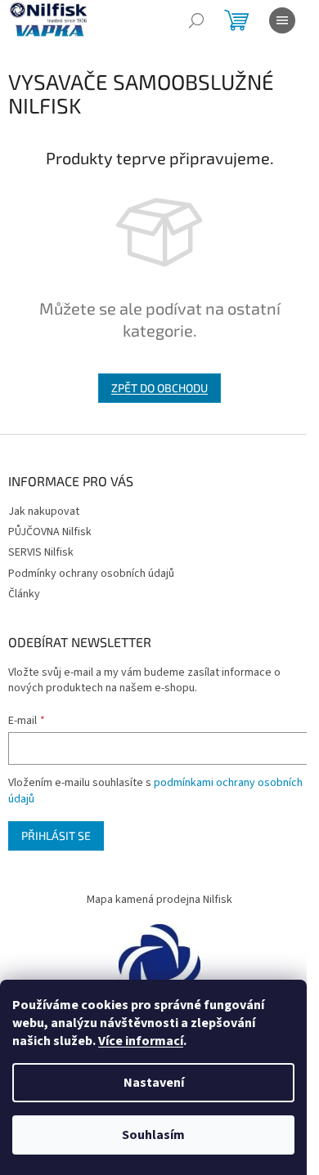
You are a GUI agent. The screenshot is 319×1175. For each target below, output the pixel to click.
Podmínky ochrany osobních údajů (91, 573)
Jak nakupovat (43, 511)
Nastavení (154, 1083)
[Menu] (282, 20)
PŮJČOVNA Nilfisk (50, 532)
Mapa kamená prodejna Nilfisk (159, 899)
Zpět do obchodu (159, 388)
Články (24, 594)
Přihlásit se (56, 835)
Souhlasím (153, 1135)
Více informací (140, 1041)
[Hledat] (196, 20)
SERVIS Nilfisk (41, 552)
